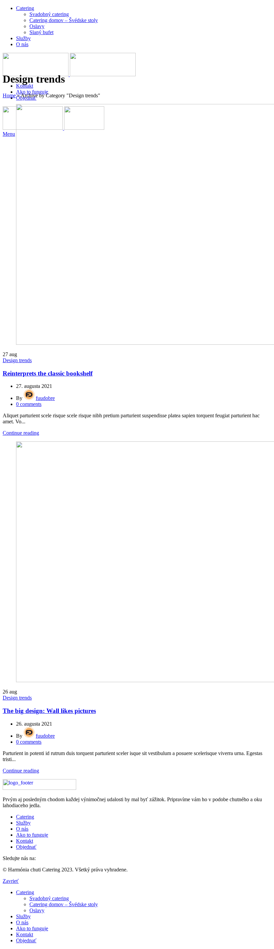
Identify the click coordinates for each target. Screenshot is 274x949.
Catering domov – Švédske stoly (63, 20)
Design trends (17, 360)
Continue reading (21, 433)
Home (9, 95)
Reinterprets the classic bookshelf (48, 373)
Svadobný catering (49, 14)
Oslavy (36, 26)
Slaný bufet (41, 32)
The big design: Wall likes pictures (49, 710)
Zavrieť (11, 881)
